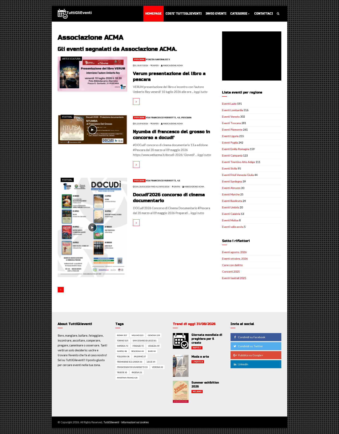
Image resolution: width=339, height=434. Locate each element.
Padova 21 (137, 372)
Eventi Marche (231, 194)
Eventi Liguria (230, 136)
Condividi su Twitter (250, 346)
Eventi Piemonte (232, 129)
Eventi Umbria (230, 207)
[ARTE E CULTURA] (92, 73)
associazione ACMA (172, 65)
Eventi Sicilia (229, 168)
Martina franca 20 (127, 377)
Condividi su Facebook (251, 337)
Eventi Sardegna (232, 181)
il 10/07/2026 (141, 65)
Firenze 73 (138, 346)
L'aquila (198, 362)
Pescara (139, 59)
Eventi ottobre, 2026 (235, 258)
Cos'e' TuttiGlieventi (184, 13)
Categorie (238, 13)
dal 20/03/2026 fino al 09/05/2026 (152, 186)
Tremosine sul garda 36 (129, 362)
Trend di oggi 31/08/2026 (194, 324)
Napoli (197, 348)
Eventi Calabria (231, 213)
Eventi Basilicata (232, 200)
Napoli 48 (122, 351)
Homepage (153, 13)
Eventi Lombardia (232, 110)
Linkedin (243, 364)
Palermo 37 (140, 356)
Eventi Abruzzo (231, 188)
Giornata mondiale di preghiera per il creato (206, 338)
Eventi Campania (232, 155)
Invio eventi (216, 13)
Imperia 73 (122, 346)
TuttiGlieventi (111, 422)
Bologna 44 (137, 351)
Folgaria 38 (123, 356)
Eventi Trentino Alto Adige (238, 162)
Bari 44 (152, 351)
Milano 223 (137, 335)
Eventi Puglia (230, 142)
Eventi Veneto (231, 116)
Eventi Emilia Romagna (235, 149)
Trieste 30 (122, 372)
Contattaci (263, 13)
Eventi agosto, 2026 (234, 252)
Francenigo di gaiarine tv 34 (132, 367)
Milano (197, 391)
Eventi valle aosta (232, 226)
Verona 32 (157, 367)
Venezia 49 (153, 346)
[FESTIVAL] (92, 129)
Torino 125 (122, 340)
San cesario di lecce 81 (144, 340)
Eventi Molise (230, 220)
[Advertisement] (252, 56)
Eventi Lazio (229, 103)
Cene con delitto (232, 265)
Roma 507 (122, 335)
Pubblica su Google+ (250, 355)
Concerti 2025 (231, 271)
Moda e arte (200, 356)
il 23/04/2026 (141, 123)
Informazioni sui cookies (135, 422)
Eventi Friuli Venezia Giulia (238, 175)
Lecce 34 (151, 362)
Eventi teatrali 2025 (234, 278)
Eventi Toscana (231, 123)
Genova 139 (154, 335)
